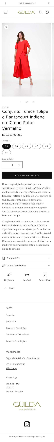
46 (6, 152)
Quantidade (7, 159)
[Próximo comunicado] (49, 3)
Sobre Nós (11, 321)
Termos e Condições (16, 328)
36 (6, 146)
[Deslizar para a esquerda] (21, 102)
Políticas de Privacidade (18, 334)
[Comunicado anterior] (5, 3)
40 (26, 146)
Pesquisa (10, 315)
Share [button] (12, 288)
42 (36, 146)
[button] (6, 12)
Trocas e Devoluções (16, 341)
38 (16, 146)
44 (46, 146)
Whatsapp (11, 368)
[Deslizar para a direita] (33, 102)
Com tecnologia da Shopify (33, 437)
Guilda (19, 437)
